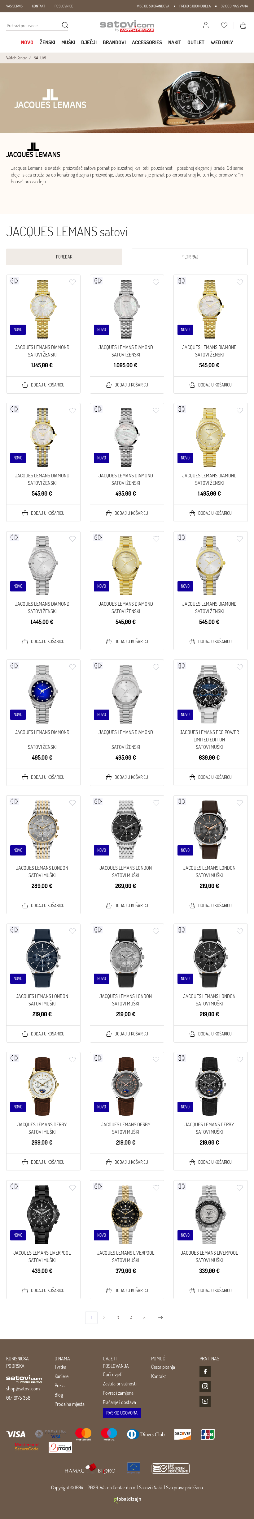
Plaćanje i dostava (119, 1402)
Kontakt (158, 1376)
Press (59, 1385)
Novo (27, 42)
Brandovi (114, 42)
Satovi (145, 1487)
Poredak (64, 256)
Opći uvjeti (112, 1374)
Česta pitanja (163, 1367)
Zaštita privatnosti (120, 1383)
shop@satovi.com (23, 1388)
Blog (59, 1395)
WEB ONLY (222, 42)
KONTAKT (38, 6)
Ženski (47, 42)
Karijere (61, 1376)
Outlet (195, 42)
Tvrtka (60, 1367)
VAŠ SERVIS (14, 6)
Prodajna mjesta (70, 1404)
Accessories (147, 42)
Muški (68, 42)
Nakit (174, 42)
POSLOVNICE (64, 6)
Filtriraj (190, 256)
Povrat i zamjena (118, 1393)
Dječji (89, 42)
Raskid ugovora (122, 1413)
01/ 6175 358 (18, 1398)
